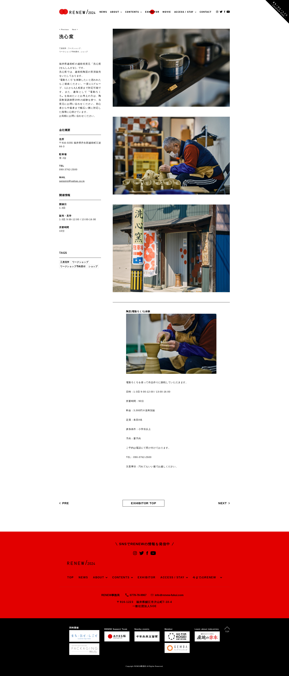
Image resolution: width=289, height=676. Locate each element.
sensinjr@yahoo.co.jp (72, 181)
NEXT (222, 503)
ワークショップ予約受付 (69, 52)
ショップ (84, 52)
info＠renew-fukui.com (169, 595)
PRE (65, 503)
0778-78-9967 (138, 595)
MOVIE (167, 12)
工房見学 (62, 48)
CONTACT (206, 12)
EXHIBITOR (152, 12)
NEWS (103, 12)
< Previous (64, 29)
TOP (70, 577)
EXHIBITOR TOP (143, 503)
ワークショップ (74, 48)
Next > (75, 29)
